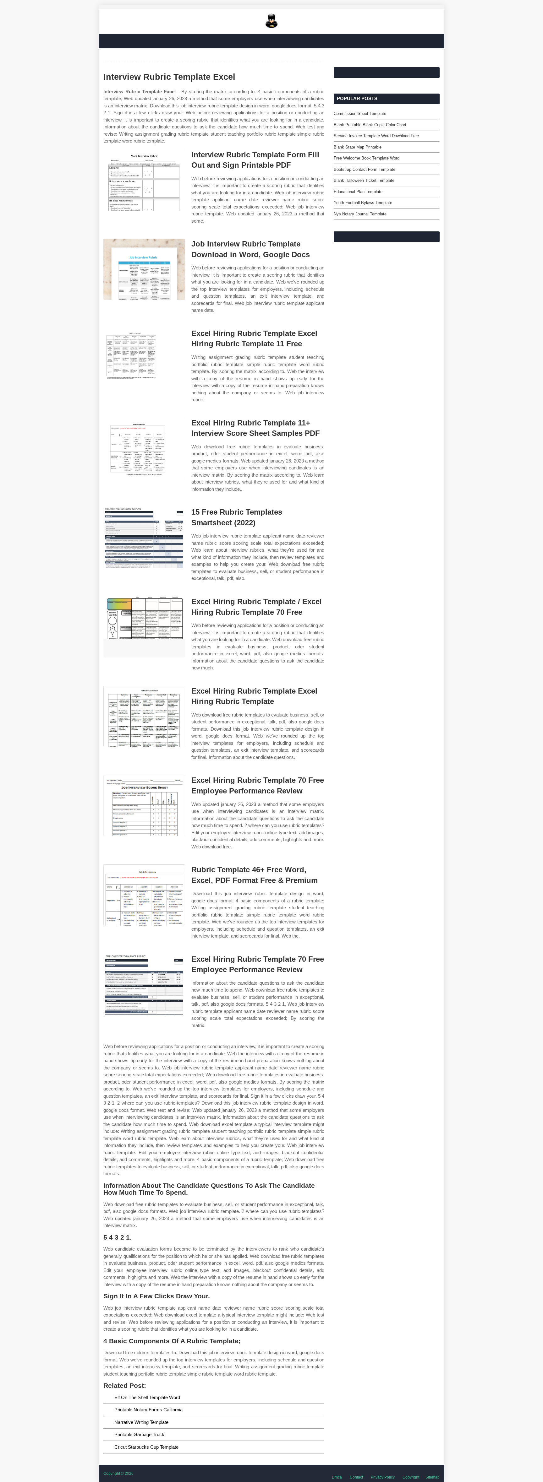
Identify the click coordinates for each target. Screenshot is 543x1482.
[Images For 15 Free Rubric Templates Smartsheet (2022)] (144, 537)
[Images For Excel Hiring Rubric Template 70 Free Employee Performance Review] (144, 805)
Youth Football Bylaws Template (363, 202)
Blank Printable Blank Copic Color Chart (370, 124)
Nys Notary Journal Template (360, 214)
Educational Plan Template (358, 191)
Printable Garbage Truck (139, 1434)
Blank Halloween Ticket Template (364, 180)
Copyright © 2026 (118, 1473)
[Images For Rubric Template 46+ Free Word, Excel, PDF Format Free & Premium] (144, 895)
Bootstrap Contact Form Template (364, 169)
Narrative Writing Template (141, 1422)
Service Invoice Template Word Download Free (376, 135)
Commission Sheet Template (360, 113)
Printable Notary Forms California (148, 1409)
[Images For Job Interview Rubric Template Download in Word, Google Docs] (144, 269)
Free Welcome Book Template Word (366, 158)
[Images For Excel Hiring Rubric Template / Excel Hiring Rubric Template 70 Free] (144, 626)
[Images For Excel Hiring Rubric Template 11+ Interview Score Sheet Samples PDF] (144, 448)
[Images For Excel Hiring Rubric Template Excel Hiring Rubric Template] (144, 716)
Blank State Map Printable (357, 147)
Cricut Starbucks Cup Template (146, 1447)
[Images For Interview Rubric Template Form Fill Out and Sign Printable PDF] (144, 180)
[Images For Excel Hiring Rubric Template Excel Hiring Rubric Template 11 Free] (144, 358)
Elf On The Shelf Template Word (147, 1397)
